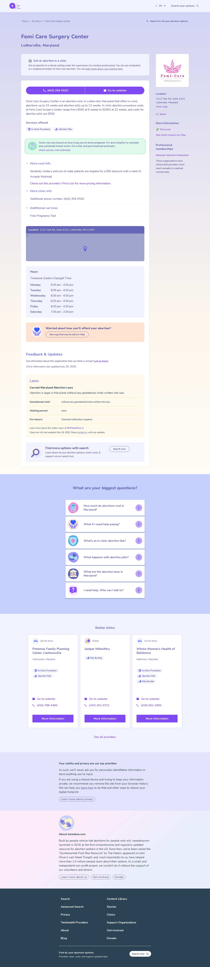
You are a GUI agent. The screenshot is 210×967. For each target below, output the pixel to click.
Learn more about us (74, 877)
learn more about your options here (104, 69)
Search (65, 899)
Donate (119, 877)
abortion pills (65, 129)
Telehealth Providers (74, 922)
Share (163, 114)
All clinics (36, 21)
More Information (53, 718)
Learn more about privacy (77, 799)
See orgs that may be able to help (67, 334)
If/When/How (74, 428)
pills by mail (96, 657)
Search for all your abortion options (169, 21)
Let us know (101, 361)
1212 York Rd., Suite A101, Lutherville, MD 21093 (67, 229)
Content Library (117, 899)
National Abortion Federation (172, 155)
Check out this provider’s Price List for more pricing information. (70, 183)
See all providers (105, 737)
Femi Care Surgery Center (57, 21)
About (65, 930)
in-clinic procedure (41, 129)
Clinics (111, 914)
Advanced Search (72, 907)
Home (25, 21)
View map (161, 106)
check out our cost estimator (55, 150)
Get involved (101, 877)
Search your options (183, 6)
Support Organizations (121, 922)
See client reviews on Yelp (171, 135)
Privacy (65, 914)
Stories (111, 907)
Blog (64, 938)
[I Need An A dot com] (15, 6)
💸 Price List (163, 129)
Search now (119, 449)
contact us (82, 432)
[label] (160, 5)
